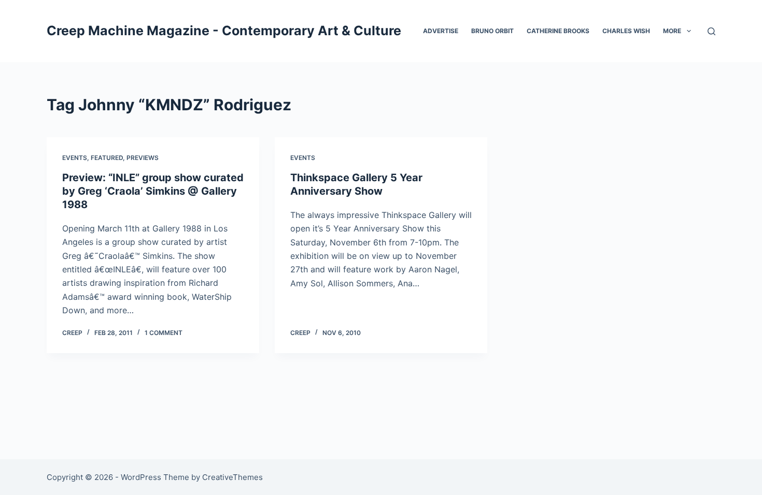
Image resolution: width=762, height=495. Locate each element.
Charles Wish (626, 31)
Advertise (440, 31)
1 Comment (163, 333)
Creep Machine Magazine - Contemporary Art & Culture (224, 30)
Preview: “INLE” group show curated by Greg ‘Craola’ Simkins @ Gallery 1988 (153, 191)
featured (107, 158)
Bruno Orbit (492, 31)
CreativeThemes (232, 477)
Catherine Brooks (558, 31)
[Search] (711, 31)
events (74, 158)
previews (142, 158)
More (672, 31)
